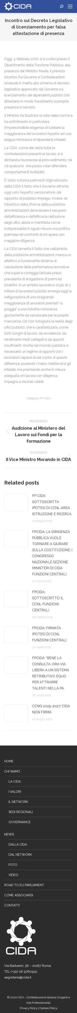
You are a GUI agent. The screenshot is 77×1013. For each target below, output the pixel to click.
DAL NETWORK (20, 855)
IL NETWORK (18, 802)
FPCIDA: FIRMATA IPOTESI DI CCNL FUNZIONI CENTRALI (49, 634)
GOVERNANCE (20, 822)
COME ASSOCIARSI (18, 895)
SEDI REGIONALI (21, 812)
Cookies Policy (48, 1008)
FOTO (13, 865)
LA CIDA (15, 781)
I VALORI (15, 792)
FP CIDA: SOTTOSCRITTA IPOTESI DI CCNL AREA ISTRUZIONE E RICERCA (51, 505)
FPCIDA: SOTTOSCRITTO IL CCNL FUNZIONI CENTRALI (48, 601)
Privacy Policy (29, 1008)
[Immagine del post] (16, 502)
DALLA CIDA (18, 844)
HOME (8, 761)
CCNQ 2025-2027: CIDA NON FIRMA (51, 709)
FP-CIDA (45, 398)
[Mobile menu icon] (70, 6)
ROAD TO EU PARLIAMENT (24, 885)
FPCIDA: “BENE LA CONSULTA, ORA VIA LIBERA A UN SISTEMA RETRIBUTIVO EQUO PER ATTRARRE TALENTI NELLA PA (50, 673)
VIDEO (13, 875)
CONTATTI (12, 905)
